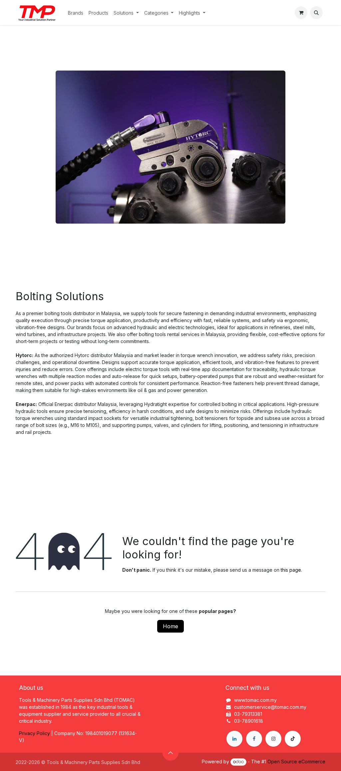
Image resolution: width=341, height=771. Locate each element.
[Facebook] (254, 739)
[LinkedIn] (234, 739)
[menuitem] (75, 13)
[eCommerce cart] (301, 12)
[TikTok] (293, 739)
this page (291, 570)
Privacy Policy (34, 733)
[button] (316, 12)
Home (170, 626)
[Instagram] (273, 739)
